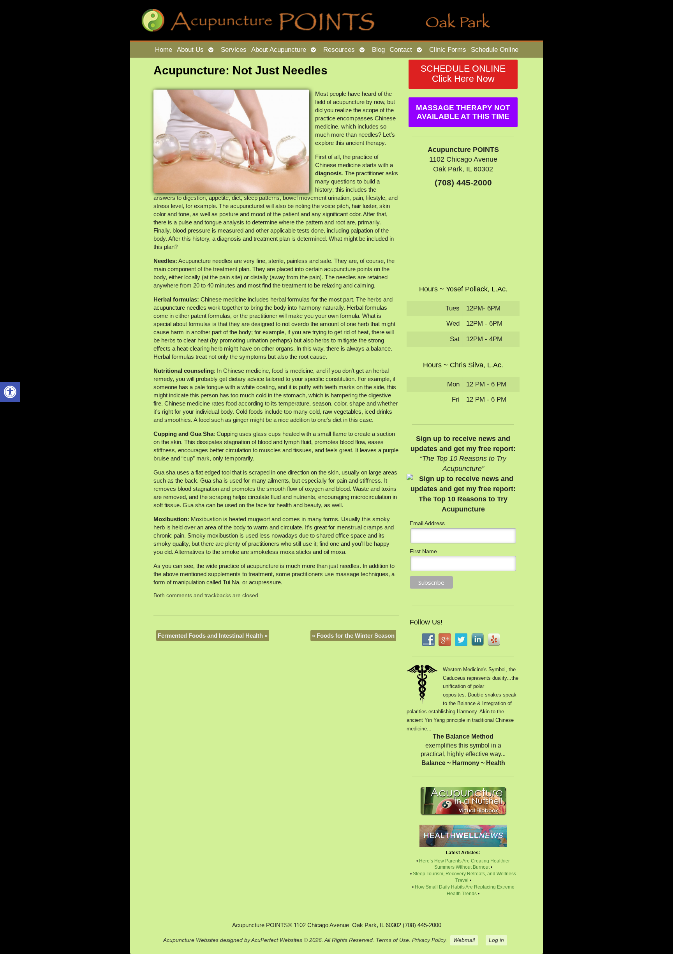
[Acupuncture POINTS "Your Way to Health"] (336, 20)
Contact (400, 49)
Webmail (464, 940)
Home (163, 49)
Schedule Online (494, 49)
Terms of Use (392, 940)
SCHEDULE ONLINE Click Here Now (463, 74)
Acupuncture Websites (190, 940)
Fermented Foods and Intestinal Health (213, 635)
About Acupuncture (278, 49)
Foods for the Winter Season (353, 635)
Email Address (427, 523)
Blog (378, 49)
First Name (423, 551)
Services (234, 49)
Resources (339, 49)
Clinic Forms (447, 49)
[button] (10, 392)
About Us (190, 49)
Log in (496, 940)
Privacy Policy (429, 940)
